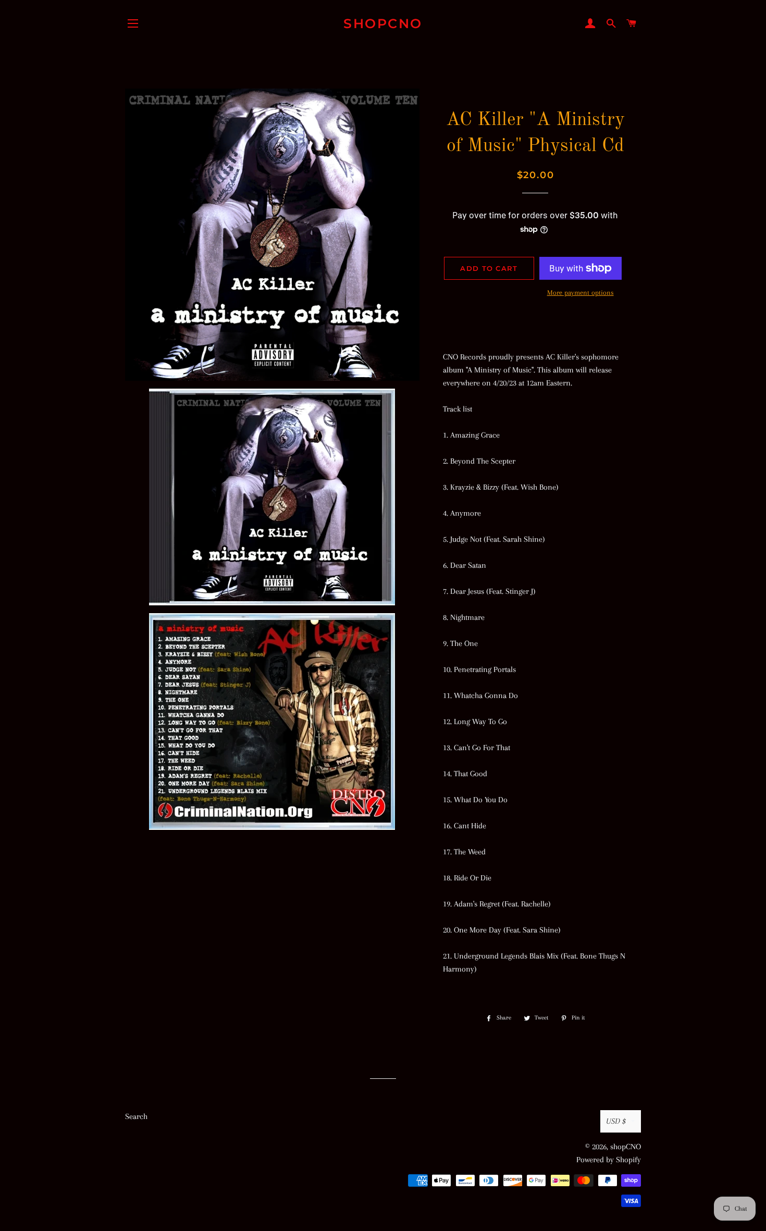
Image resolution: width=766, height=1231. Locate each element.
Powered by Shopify (608, 1159)
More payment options (580, 292)
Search (136, 1116)
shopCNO (383, 23)
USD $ (616, 1121)
